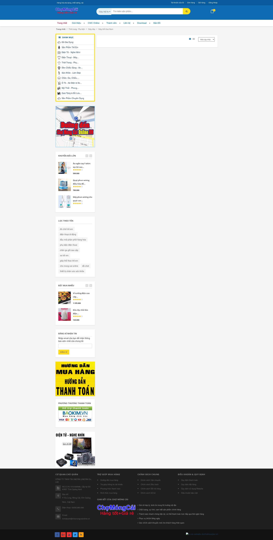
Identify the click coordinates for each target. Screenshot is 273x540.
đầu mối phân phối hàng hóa (73, 239)
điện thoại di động (68, 234)
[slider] (78, 170)
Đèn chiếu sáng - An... (71, 67)
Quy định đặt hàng (188, 484)
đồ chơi (85, 265)
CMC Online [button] (93, 23)
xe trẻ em (64, 255)
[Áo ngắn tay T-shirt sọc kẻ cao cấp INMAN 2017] (64, 168)
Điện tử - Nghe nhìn (70, 52)
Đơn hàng (191, 2)
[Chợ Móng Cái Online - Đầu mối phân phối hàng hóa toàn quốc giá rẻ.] (66, 10)
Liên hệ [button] (127, 23)
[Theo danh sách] (194, 39)
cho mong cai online (69, 265)
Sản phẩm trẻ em (69, 47)
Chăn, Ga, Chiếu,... (70, 77)
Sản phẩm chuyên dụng (72, 98)
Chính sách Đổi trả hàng (151, 488)
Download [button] (141, 23)
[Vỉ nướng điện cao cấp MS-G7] (64, 297)
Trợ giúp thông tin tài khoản (111, 484)
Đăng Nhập (213, 2)
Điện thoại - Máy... (70, 57)
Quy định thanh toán (189, 480)
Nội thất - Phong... (70, 87)
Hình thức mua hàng (108, 492)
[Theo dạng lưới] (190, 39)
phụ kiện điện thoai (68, 244)
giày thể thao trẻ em (69, 260)
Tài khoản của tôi (177, 2)
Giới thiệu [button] (76, 23)
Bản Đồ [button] (156, 23)
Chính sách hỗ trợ (148, 492)
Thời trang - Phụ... (70, 62)
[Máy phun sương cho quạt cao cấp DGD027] (64, 201)
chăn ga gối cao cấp (69, 250)
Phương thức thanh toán (110, 488)
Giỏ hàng (201, 2)
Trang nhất (62, 23)
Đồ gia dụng (67, 42)
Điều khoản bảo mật (189, 492)
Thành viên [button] (111, 23)
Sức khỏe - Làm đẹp (71, 72)
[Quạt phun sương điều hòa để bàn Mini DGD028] (64, 185)
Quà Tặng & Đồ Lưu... (71, 93)
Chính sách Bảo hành (150, 484)
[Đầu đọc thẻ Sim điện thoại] (64, 314)
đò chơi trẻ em (66, 229)
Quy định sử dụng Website (192, 488)
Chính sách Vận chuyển (151, 480)
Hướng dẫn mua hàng (109, 480)
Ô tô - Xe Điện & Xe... (71, 82)
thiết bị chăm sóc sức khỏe (72, 271)
